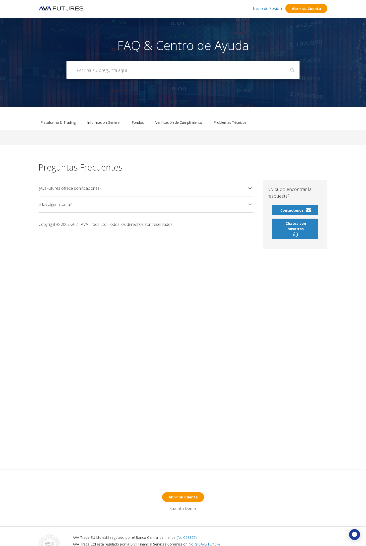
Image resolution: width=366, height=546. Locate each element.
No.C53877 (186, 537)
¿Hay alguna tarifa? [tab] (55, 204)
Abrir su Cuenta (306, 8)
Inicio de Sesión (267, 8)
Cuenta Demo (183, 508)
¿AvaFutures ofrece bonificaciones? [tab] (70, 188)
